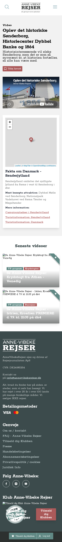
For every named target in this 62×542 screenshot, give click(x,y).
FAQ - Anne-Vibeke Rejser (22, 436)
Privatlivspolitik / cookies (21, 462)
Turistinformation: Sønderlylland (27, 217)
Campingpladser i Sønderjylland (27, 212)
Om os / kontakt (14, 430)
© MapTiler (26, 165)
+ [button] (10, 122)
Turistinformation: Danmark (24, 222)
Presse (7, 446)
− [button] (10, 127)
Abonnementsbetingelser (21, 457)
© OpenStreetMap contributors (43, 165)
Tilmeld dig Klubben (18, 441)
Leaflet (18, 165)
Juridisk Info (12, 467)
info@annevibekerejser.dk (24, 378)
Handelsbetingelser (17, 451)
